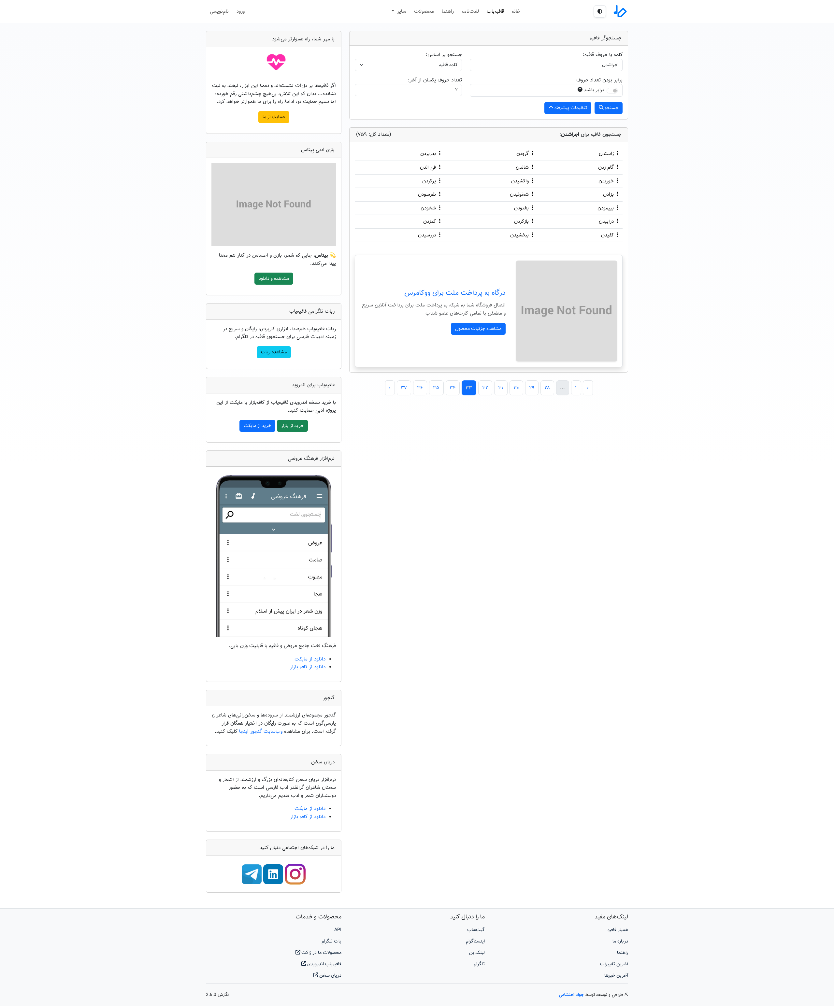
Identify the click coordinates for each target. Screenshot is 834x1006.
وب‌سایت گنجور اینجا (261, 731)
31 (500, 388)
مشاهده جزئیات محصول (478, 329)
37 (404, 388)
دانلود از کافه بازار (307, 667)
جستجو (610, 108)
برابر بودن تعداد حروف (599, 80)
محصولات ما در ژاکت (320, 952)
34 (452, 388)
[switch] (612, 90)
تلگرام (479, 964)
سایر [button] (400, 11)
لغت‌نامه (470, 11)
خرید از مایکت (257, 426)
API (337, 930)
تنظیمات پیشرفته (570, 108)
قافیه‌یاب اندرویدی (323, 964)
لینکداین (477, 952)
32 (485, 388)
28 (547, 388)
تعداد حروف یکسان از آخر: (435, 80)
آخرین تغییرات (614, 964)
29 (531, 388)
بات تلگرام (331, 941)
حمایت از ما (274, 117)
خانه (516, 11)
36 (420, 388)
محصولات (424, 11)
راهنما (448, 11)
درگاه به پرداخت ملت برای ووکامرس (455, 293)
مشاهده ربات (274, 352)
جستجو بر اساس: (444, 55)
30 (516, 388)
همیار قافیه (618, 930)
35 (436, 388)
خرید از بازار (292, 426)
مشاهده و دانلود (274, 278)
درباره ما (620, 941)
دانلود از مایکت (310, 659)
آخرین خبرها (616, 975)
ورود (241, 11)
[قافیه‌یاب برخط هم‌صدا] (619, 11)
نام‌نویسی (219, 11)
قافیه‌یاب (495, 11)
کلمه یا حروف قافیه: (603, 55)
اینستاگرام (475, 941)
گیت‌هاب (476, 930)
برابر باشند (593, 90)
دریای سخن (329, 975)
